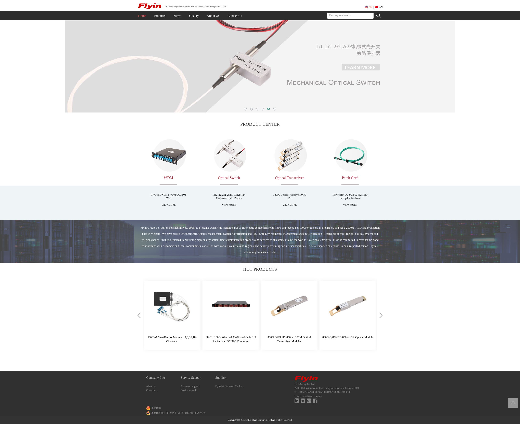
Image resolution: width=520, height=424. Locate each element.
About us (150, 386)
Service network (188, 390)
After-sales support (190, 386)
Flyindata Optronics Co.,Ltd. (229, 386)
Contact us (151, 390)
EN (370, 7)
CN (380, 7)
